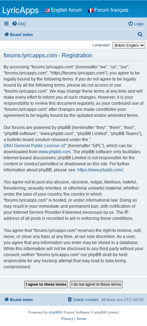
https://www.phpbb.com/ (100, 169)
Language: (101, 45)
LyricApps (20, 9)
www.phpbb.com (55, 151)
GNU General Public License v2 (34, 145)
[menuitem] (19, 24)
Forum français (111, 9)
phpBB (54, 312)
